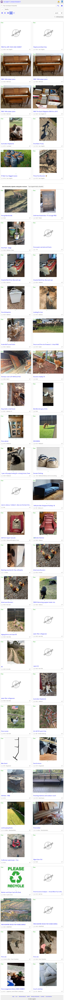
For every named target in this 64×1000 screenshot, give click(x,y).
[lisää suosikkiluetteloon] (2, 49)
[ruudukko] (8, 13)
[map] (13, 13)
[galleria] (11, 13)
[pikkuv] (5, 13)
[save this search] (61, 5)
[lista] (2, 13)
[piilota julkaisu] (30, 49)
